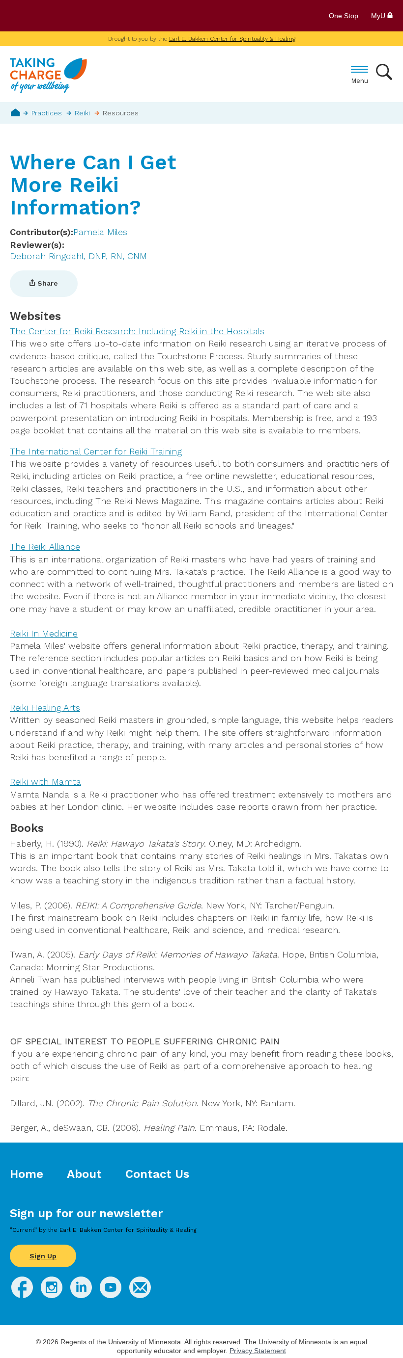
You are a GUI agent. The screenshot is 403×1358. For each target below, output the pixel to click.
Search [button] (384, 71)
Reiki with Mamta (45, 781)
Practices (46, 113)
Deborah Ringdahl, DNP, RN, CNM (78, 256)
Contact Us (157, 1174)
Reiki (82, 113)
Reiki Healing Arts (45, 707)
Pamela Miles (100, 232)
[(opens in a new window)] (22, 1295)
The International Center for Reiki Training (96, 451)
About (84, 1174)
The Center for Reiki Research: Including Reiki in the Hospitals (137, 331)
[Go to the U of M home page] (80, 15)
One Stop (343, 16)
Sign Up (43, 1256)
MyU (379, 16)
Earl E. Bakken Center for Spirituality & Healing (232, 38)
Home (15, 112)
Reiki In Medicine (44, 633)
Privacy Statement (258, 1351)
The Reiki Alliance (45, 546)
